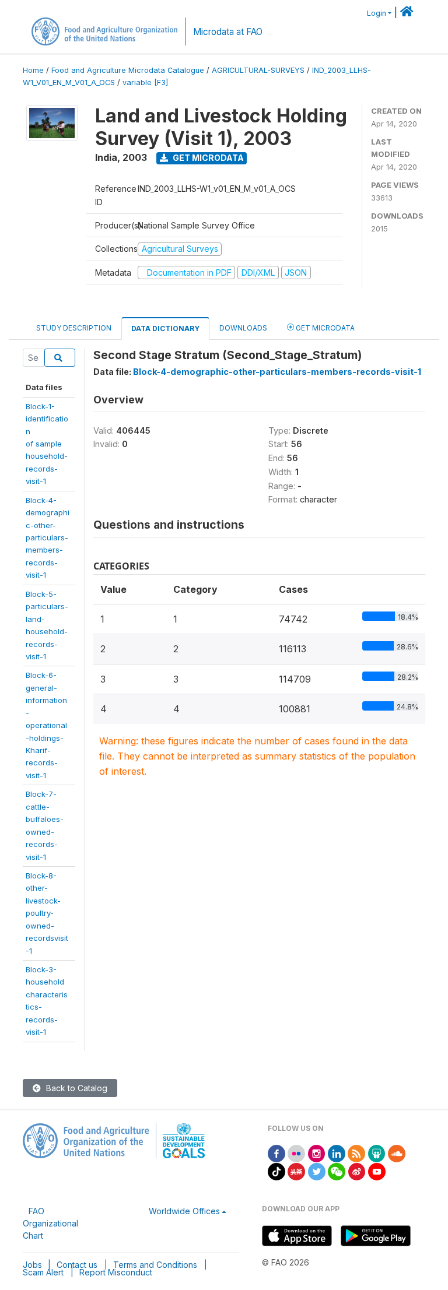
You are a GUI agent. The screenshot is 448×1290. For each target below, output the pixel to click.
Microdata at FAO (227, 31)
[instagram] (317, 1153)
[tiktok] (276, 1171)
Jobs (32, 1265)
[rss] (356, 1153)
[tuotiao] (296, 1171)
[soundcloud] (396, 1153)
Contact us (77, 1265)
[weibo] (357, 1171)
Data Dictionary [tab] (165, 328)
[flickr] (296, 1153)
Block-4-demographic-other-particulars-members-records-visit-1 (47, 537)
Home (33, 70)
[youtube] (377, 1171)
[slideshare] (377, 1153)
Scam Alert (43, 1272)
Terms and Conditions (155, 1265)
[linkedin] (336, 1153)
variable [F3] (145, 82)
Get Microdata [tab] (324, 328)
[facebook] (276, 1153)
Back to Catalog (75, 1088)
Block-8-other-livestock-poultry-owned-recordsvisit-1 (47, 913)
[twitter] (317, 1171)
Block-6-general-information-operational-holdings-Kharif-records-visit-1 (46, 725)
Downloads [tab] (243, 328)
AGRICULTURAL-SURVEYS (258, 70)
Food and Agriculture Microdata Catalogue (127, 70)
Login (376, 13)
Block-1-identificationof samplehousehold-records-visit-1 (47, 444)
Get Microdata (207, 158)
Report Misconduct (115, 1272)
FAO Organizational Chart (50, 1223)
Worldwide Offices (184, 1211)
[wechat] (336, 1171)
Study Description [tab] (73, 328)
